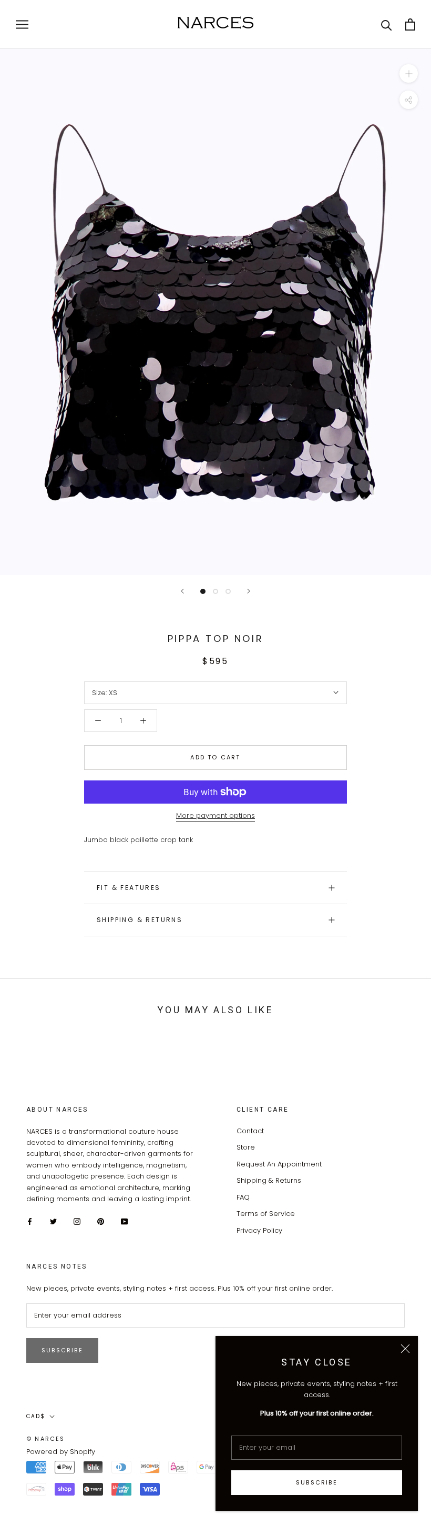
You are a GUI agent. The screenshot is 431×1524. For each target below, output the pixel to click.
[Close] (405, 1348)
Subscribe (316, 1482)
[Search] (386, 24)
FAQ (243, 1197)
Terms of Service (266, 1214)
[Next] (248, 591)
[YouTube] (124, 1220)
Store (246, 1147)
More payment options (215, 815)
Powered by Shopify (60, 1452)
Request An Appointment (279, 1164)
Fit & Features (129, 887)
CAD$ (35, 1416)
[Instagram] (77, 1220)
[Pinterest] (100, 1220)
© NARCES (45, 1438)
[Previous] (182, 591)
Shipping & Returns (139, 919)
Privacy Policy (259, 1230)
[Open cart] (410, 24)
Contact (250, 1131)
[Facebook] (29, 1220)
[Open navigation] (22, 24)
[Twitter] (53, 1220)
